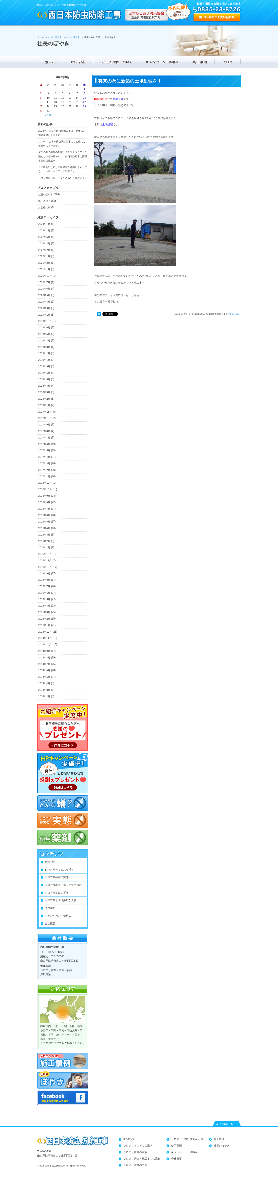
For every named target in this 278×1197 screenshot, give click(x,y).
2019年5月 (44, 334)
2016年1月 (44, 547)
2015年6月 (44, 592)
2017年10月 (45, 418)
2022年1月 (44, 256)
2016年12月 (45, 482)
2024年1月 (44, 224)
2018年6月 (44, 373)
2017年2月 (44, 470)
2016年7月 (44, 508)
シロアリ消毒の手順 (57, 892)
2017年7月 (44, 437)
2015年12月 (45, 554)
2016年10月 (45, 489)
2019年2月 (44, 353)
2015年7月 (44, 586)
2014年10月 (45, 644)
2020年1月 (44, 314)
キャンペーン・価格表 (58, 915)
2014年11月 (45, 638)
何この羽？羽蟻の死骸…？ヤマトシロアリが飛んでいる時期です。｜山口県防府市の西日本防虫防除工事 (62, 156)
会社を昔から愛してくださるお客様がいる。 (62, 177)
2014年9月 (44, 651)
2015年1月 (44, 625)
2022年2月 (44, 250)
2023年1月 (44, 230)
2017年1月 (44, 476)
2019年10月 (45, 321)
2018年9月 (44, 366)
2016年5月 (44, 521)
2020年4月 (44, 301)
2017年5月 (44, 450)
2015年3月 (44, 612)
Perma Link (233, 314)
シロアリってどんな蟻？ (59, 869)
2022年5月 (44, 237)
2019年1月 (44, 360)
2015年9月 (44, 573)
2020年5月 (44, 295)
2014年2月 (44, 696)
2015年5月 (44, 599)
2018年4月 (44, 385)
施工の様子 (44, 201)
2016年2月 (44, 541)
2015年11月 (45, 560)
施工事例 (219, 1139)
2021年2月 (44, 262)
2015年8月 (44, 579)
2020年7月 (44, 282)
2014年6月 (44, 670)
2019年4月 (44, 340)
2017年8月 (44, 431)
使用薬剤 (50, 908)
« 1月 (48, 115)
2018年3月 (44, 392)
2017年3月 (44, 463)
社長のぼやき (45, 194)
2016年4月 (44, 528)
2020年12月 (45, 275)
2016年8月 (44, 502)
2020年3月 (44, 308)
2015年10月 (45, 567)
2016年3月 (44, 534)
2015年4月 (44, 605)
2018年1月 (44, 405)
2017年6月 (44, 444)
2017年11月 (45, 411)
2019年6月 (44, 327)
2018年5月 (44, 379)
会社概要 (50, 923)
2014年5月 (44, 677)
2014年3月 (44, 690)
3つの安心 (51, 861)
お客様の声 (44, 207)
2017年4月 (44, 457)
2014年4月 (44, 683)
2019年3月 (44, 347)
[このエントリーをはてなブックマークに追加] (99, 314)
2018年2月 (44, 398)
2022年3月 (44, 243)
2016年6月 (44, 515)
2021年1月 (44, 269)
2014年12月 (45, 631)
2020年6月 (44, 288)
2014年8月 (44, 657)
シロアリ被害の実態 (57, 877)
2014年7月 (44, 664)
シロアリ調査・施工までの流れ (63, 885)
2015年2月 (44, 618)
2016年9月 (44, 495)
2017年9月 (44, 424)
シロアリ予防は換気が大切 (61, 900)
